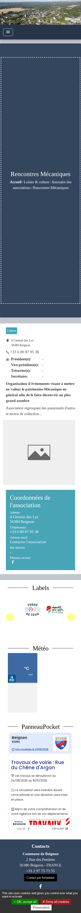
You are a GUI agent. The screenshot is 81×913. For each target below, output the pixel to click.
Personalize (41, 907)
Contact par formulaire (40, 877)
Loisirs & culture (36, 182)
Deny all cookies (57, 901)
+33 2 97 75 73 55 (40, 871)
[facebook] (40, 886)
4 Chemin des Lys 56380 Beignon (22, 343)
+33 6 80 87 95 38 (24, 352)
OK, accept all (26, 901)
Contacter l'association (28, 542)
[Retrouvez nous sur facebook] (12, 562)
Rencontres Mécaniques (50, 188)
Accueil (15, 182)
